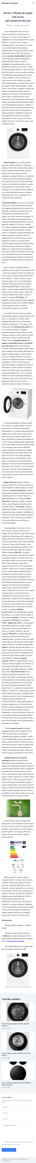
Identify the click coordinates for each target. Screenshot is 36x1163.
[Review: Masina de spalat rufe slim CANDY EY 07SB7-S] (18, 1041)
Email (5, 1113)
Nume (5, 1107)
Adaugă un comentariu (10, 1125)
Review (27, 25)
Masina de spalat (10, 3)
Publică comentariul (9, 1150)
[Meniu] (33, 3)
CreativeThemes (6, 1161)
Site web (5, 1119)
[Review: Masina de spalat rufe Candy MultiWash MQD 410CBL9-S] (18, 1071)
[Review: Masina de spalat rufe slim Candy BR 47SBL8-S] (18, 1012)
